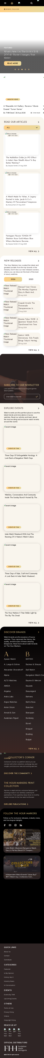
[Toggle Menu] (5, 3)
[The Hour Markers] (5, 1032)
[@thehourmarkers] (14, 1030)
